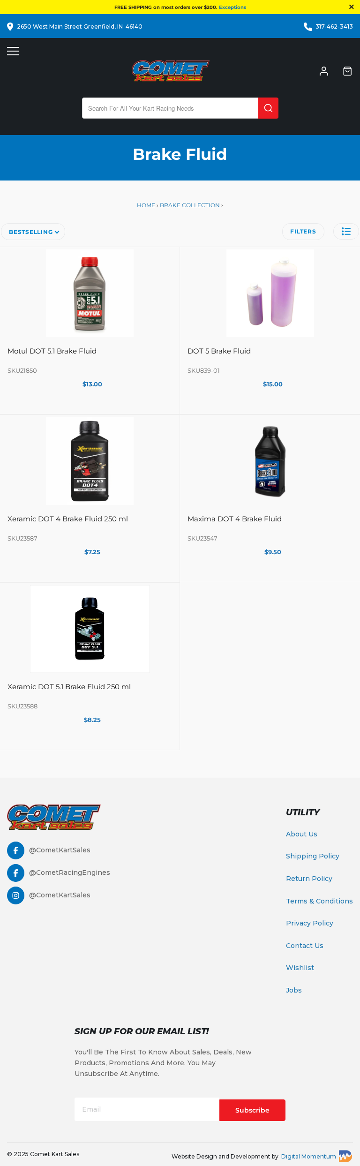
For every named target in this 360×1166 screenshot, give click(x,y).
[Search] (268, 108)
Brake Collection (190, 205)
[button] (346, 231)
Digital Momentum (308, 1156)
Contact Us (304, 945)
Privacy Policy (309, 923)
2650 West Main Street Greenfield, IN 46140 (79, 26)
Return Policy (309, 878)
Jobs (294, 990)
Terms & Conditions (319, 901)
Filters (303, 231)
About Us (301, 834)
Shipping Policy (312, 856)
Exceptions (232, 7)
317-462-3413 (334, 26)
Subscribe (252, 1110)
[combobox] (170, 108)
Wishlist (300, 967)
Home (147, 205)
